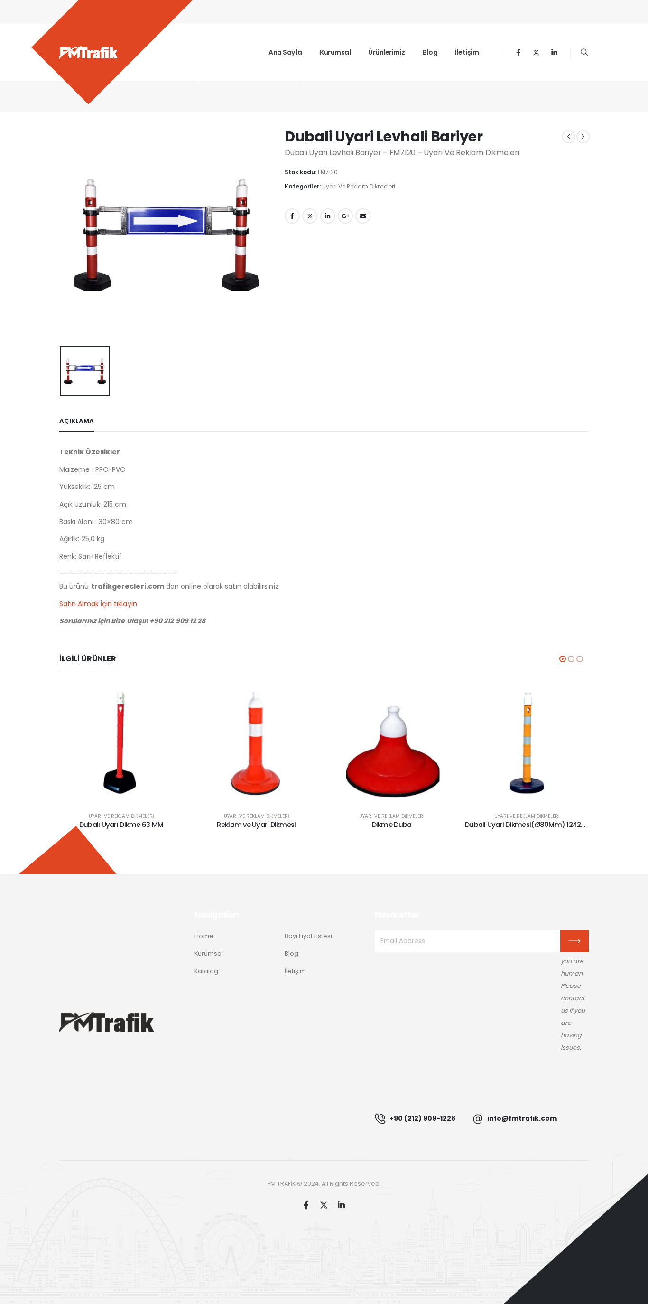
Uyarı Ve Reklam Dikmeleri (358, 186)
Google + (345, 216)
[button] (584, 53)
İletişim (467, 52)
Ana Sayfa (285, 52)
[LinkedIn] (554, 52)
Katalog (206, 971)
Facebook (292, 216)
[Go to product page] (121, 743)
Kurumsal (335, 52)
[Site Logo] (88, 52)
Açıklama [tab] (76, 420)
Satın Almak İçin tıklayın (98, 604)
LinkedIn (327, 216)
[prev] (568, 136)
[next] (583, 136)
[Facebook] (518, 52)
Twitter (309, 216)
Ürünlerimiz (386, 52)
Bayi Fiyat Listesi (308, 936)
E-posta (362, 216)
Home (203, 936)
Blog (430, 52)
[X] (536, 52)
